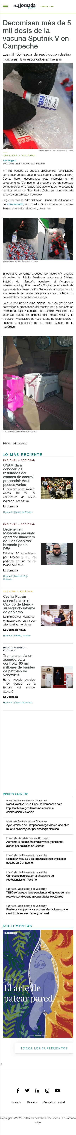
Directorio (32, 1102)
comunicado (15, 204)
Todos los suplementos (44, 1048)
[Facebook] (18, 1091)
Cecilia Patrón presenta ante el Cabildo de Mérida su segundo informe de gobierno (19, 604)
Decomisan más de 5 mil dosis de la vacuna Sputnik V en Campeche (37, 35)
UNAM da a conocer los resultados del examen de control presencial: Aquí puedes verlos (18, 475)
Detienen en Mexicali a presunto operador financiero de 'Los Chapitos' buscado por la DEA (19, 539)
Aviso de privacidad (54, 1102)
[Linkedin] (37, 1091)
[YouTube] (57, 1091)
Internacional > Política (15, 649)
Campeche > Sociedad (19, 156)
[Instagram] (47, 1091)
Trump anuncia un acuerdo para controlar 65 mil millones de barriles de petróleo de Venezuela (19, 665)
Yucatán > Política (18, 592)
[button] (8, 984)
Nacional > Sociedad (19, 460)
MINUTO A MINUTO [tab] (15, 794)
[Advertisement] (38, 751)
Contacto (16, 1102)
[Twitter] (27, 1091)
